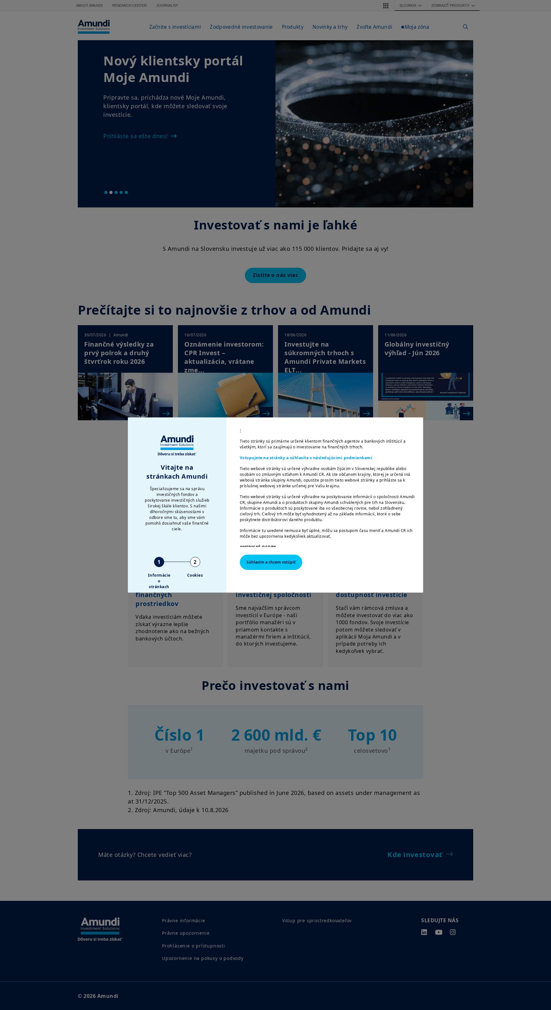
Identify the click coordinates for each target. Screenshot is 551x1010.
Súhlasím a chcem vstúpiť (271, 562)
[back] (533, 537)
